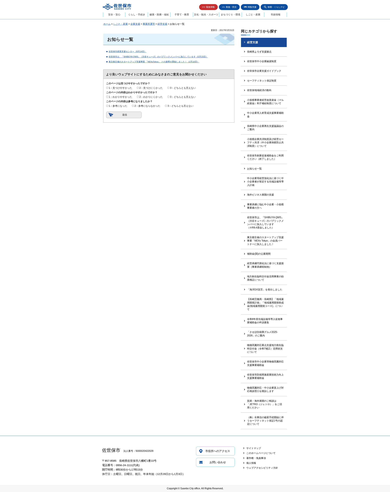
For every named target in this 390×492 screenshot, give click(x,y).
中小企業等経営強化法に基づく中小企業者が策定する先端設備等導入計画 (265, 181)
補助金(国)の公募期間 (259, 253)
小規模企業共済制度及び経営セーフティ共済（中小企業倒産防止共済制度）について (265, 142)
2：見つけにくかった (151, 88)
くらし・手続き (136, 14)
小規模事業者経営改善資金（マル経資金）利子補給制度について (265, 102)
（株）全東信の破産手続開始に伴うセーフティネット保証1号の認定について (265, 420)
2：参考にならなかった (147, 106)
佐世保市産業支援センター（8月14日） (127, 51)
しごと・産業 (253, 14)
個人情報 (251, 463)
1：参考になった (118, 106)
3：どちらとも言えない (183, 88)
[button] (208, 7)
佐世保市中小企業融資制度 (261, 61)
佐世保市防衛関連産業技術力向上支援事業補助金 (265, 376)
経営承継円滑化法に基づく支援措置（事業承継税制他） (265, 265)
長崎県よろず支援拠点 (259, 51)
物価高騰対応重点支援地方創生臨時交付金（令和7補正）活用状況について (265, 348)
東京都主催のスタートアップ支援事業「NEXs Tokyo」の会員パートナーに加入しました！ (265, 240)
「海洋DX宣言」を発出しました (264, 289)
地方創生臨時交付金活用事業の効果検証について (265, 278)
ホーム (107, 24)
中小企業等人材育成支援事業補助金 (265, 115)
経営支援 (162, 24)
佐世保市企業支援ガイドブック (264, 71)
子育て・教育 (181, 14)
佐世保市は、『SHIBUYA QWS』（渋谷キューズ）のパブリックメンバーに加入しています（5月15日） (158, 56)
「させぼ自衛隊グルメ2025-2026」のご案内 (262, 334)
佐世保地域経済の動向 (259, 90)
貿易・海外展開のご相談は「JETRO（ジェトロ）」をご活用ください (264, 404)
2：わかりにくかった (151, 97)
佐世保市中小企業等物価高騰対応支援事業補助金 (265, 363)
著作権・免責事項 (256, 458)
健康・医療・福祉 (159, 14)
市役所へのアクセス (217, 451)
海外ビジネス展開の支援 (260, 194)
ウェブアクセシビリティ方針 (262, 468)
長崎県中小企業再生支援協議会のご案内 (265, 128)
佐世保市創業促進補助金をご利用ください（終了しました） (265, 157)
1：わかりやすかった (120, 97)
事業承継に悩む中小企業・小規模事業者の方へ (265, 206)
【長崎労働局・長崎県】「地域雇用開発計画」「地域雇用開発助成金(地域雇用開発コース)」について (265, 304)
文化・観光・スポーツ (206, 14)
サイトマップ (253, 448)
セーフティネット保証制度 (261, 80)
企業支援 (135, 24)
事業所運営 (149, 24)
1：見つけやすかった (120, 88)
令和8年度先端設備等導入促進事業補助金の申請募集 (265, 321)
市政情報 (275, 14)
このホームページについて (261, 453)
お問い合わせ (217, 462)
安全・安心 (114, 14)
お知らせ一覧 (254, 168)
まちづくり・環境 (230, 14)
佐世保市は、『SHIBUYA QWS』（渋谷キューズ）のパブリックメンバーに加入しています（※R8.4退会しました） (265, 222)
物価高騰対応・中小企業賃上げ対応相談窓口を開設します (265, 389)
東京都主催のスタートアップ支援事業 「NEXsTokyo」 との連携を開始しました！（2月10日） (154, 61)
